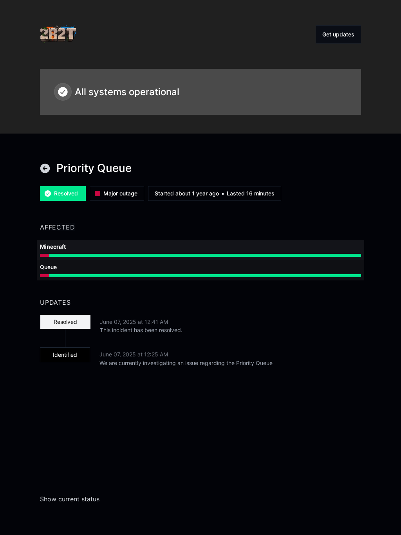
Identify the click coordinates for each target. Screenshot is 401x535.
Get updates (338, 34)
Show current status (69, 499)
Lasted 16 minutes (251, 193)
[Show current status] (45, 168)
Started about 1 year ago (187, 193)
